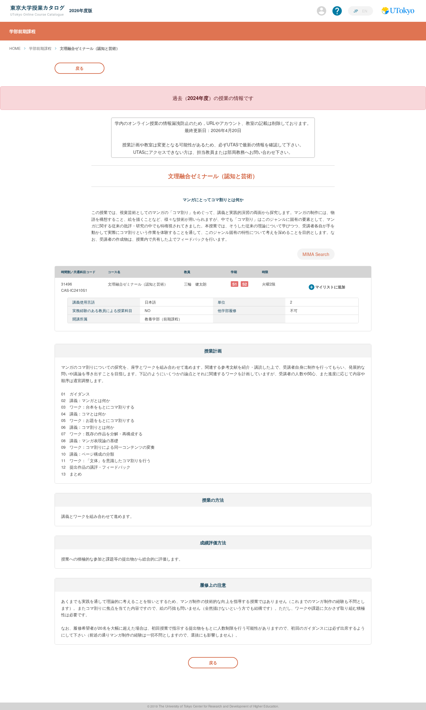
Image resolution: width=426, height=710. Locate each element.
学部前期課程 (40, 48)
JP (356, 10)
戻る (79, 68)
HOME (15, 48)
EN (364, 10)
